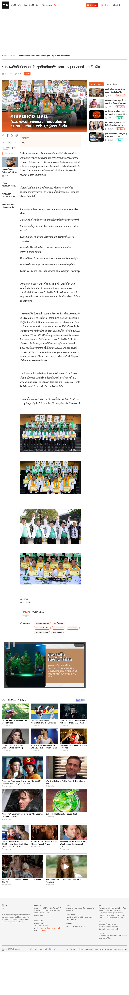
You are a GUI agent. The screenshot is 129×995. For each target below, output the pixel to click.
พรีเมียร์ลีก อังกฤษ (104, 926)
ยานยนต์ (120, 913)
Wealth (74, 917)
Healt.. (120, 106)
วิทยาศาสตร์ (108, 910)
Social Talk (117, 910)
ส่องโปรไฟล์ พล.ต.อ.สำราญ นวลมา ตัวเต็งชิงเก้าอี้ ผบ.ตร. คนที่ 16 (115, 90)
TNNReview (122, 935)
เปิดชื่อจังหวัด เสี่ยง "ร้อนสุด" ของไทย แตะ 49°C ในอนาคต (115, 112)
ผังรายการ (69, 910)
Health (80, 917)
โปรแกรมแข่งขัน (111, 924)
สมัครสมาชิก (117, 5)
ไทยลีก (117, 929)
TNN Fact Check (104, 915)
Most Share (112, 84)
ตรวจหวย (102, 938)
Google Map (38, 915)
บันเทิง (110, 913)
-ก (3, 142)
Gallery (120, 917)
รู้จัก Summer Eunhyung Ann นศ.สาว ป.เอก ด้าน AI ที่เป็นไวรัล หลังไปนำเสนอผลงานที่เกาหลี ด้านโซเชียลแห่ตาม (116, 135)
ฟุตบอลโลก (110, 929)
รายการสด (69, 908)
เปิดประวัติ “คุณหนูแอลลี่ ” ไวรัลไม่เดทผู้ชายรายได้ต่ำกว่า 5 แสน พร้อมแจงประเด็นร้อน (116, 123)
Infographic (115, 915)
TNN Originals (71, 919)
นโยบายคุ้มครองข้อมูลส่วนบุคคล (88, 949)
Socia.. (120, 128)
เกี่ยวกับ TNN (71, 949)
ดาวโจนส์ (123, 915)
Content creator (72, 926)
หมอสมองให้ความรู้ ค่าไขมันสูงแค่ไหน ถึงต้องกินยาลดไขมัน (115, 101)
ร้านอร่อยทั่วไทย (104, 935)
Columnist (82, 926)
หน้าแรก (4, 55)
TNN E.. (120, 95)
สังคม (12, 55)
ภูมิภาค (115, 913)
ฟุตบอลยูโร (102, 929)
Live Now (93, 5)
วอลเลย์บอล (115, 926)
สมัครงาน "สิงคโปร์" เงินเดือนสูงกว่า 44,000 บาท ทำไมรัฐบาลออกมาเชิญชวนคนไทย (10, 184)
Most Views (96, 84)
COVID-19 (102, 917)
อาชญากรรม (103, 913)
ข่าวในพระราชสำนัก (104, 908)
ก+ (16, 142)
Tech (120, 140)
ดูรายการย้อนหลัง (79, 908)
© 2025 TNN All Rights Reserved (112, 949)
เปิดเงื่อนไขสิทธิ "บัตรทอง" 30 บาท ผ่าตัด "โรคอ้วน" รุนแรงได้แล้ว (10, 170)
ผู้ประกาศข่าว (90, 908)
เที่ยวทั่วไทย (113, 935)
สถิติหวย (108, 938)
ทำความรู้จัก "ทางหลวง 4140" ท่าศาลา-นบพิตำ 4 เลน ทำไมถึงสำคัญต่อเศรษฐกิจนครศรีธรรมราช (9, 195)
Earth (120, 117)
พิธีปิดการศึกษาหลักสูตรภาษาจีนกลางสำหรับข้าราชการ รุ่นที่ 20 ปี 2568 (9, 205)
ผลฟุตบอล (102, 924)
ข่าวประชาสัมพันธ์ (112, 917)
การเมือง (101, 910)
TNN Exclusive (116, 908)
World (68, 917)
